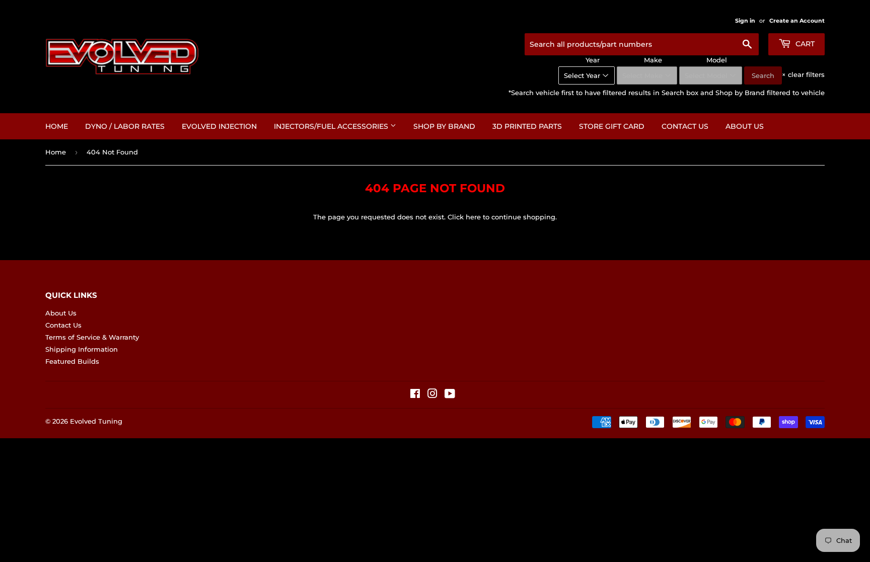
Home (56, 126)
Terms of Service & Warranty (92, 337)
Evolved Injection (219, 126)
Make (653, 60)
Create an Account (797, 20)
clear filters (803, 74)
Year (593, 60)
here (473, 217)
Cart (804, 43)
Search (763, 75)
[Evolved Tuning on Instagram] (432, 395)
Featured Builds (72, 361)
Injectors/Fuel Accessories (332, 126)
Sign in (745, 20)
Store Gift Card (611, 126)
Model (716, 60)
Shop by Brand (444, 126)
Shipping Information (81, 349)
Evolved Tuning (96, 421)
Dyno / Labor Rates (125, 126)
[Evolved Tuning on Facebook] (415, 395)
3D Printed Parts (527, 126)
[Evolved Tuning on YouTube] (450, 395)
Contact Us (685, 126)
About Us (745, 126)
